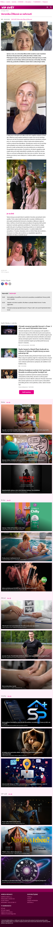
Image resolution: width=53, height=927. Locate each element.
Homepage (3, 10)
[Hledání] (50, 7)
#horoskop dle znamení (17, 883)
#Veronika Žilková (22, 19)
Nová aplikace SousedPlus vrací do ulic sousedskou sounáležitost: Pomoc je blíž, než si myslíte (28, 298)
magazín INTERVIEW (32, 900)
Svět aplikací (28, 2)
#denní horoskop (9, 883)
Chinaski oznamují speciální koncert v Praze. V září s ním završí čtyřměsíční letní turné (29, 309)
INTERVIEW (20, 2)
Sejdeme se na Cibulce (7, 912)
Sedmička (14, 2)
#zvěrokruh (4, 883)
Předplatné (45, 2)
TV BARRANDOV (37, 2)
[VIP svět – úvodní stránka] (8, 7)
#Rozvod (29, 19)
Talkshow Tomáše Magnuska (8, 914)
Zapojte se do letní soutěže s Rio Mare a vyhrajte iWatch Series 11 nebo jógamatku (26, 303)
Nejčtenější (12, 293)
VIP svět (3, 908)
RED (2, 19)
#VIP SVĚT (14, 19)
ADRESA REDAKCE (6, 894)
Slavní (7, 10)
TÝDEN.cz (2, 2)
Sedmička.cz (30, 902)
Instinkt (8, 2)
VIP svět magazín (5, 910)
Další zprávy (26, 392)
